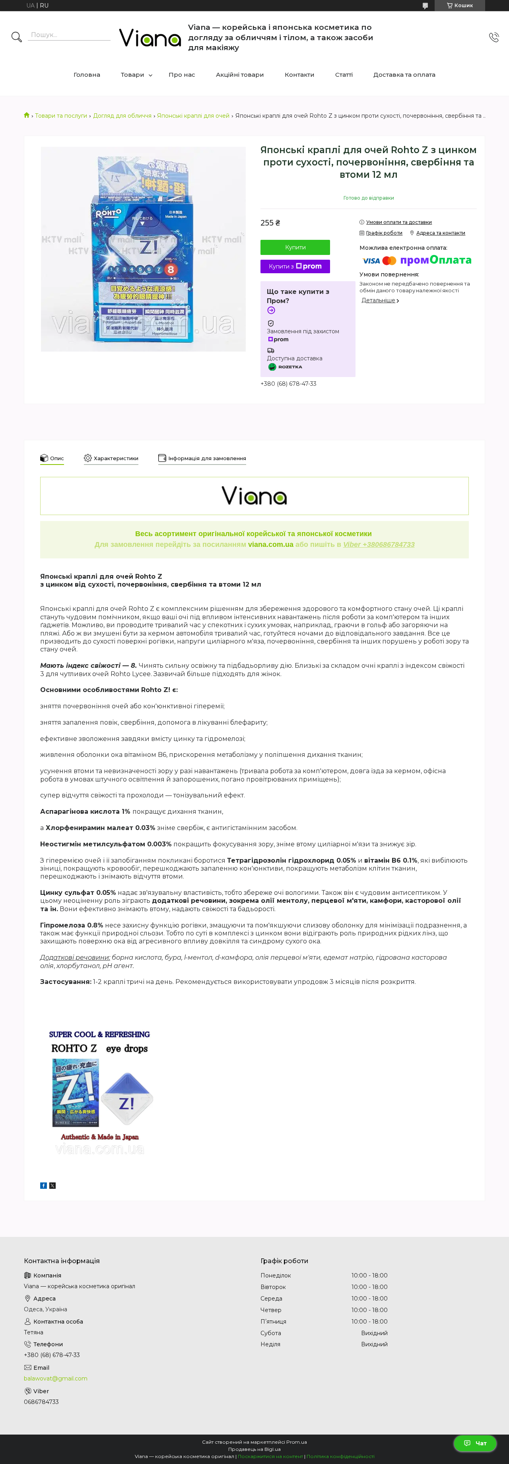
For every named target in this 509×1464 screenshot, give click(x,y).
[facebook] (43, 1186)
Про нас (182, 74)
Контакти (300, 74)
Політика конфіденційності (341, 1456)
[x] (52, 1186)
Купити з (281, 266)
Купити (295, 247)
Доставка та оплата (404, 74)
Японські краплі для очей (193, 115)
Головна (87, 74)
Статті (344, 74)
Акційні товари (240, 74)
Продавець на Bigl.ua (254, 1449)
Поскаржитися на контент (270, 1456)
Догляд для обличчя (122, 115)
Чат (481, 1443)
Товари (132, 74)
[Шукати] (16, 37)
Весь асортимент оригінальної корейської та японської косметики (254, 534)
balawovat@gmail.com (55, 1378)
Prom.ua (296, 1442)
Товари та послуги (61, 115)
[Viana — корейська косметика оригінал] (150, 37)
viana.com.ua (270, 544)
